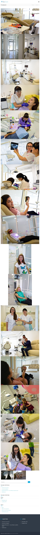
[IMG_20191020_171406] (20, 475)
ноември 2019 (4, 501)
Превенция (4, 527)
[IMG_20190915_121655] (7, 475)
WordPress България (5, 511)
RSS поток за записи (5, 508)
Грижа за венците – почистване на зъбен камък (10, 490)
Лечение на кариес (5, 523)
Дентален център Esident (13, 533)
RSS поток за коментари (6, 510)
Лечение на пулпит (5, 487)
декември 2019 (4, 500)
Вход (2, 507)
